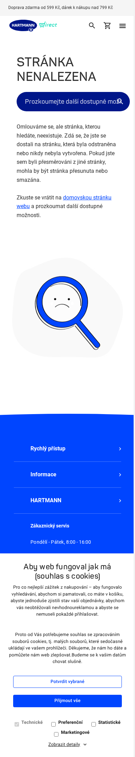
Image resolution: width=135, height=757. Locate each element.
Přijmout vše (67, 700)
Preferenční (70, 722)
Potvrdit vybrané (67, 681)
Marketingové (75, 732)
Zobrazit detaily (64, 744)
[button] (67, 448)
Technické (32, 722)
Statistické (109, 722)
